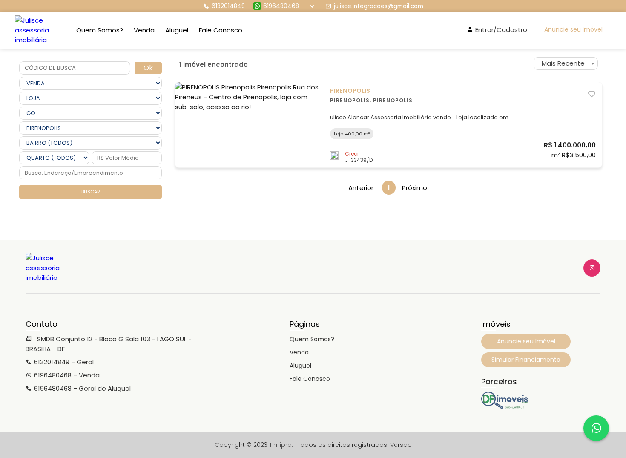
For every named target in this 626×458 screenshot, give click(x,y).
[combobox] (565, 63)
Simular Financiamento (525, 359)
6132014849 (228, 6)
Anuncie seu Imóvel (573, 29)
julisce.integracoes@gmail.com (378, 6)
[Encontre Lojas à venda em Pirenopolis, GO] (504, 407)
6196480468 (281, 6)
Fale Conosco (220, 30)
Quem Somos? (99, 30)
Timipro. (281, 445)
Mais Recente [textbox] (563, 63)
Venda (144, 30)
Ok (148, 68)
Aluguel (176, 30)
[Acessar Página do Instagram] (591, 268)
